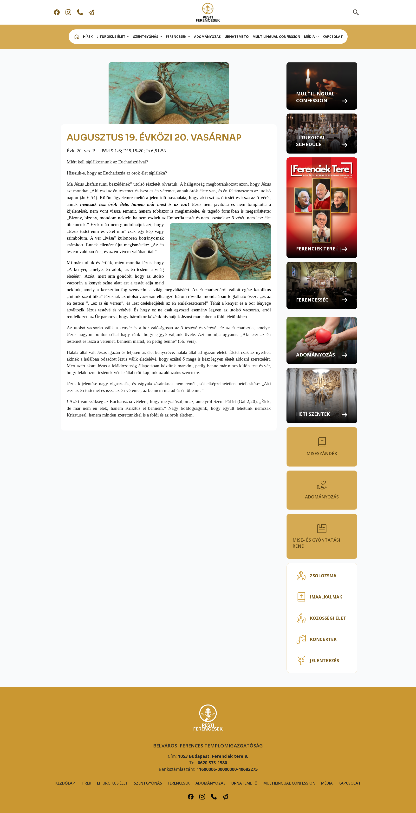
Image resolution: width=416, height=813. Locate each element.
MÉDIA (309, 36)
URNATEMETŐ (237, 36)
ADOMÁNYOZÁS (207, 36)
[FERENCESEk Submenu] (189, 36)
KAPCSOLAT (333, 36)
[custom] (57, 12)
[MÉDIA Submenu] (318, 36)
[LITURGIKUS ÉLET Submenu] (128, 36)
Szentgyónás (148, 783)
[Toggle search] (356, 12)
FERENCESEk (176, 36)
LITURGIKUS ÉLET (111, 36)
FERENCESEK (179, 783)
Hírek (86, 783)
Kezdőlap (65, 783)
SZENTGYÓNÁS (145, 36)
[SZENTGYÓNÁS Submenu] (161, 36)
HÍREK (88, 36)
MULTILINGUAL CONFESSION (276, 36)
